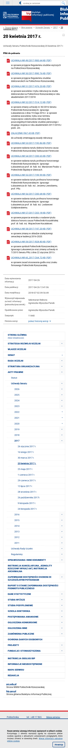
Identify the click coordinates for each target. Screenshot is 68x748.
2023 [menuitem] (16, 406)
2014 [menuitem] (16, 525)
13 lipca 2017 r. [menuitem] (25, 486)
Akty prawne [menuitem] (15, 372)
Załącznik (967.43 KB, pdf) (25, 133)
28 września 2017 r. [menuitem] (27, 491)
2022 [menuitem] (16, 411)
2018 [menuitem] (16, 434)
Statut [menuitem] (14, 377)
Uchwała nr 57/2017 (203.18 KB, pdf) (31, 212)
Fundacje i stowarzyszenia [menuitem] (24, 651)
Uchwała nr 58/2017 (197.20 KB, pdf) (31, 228)
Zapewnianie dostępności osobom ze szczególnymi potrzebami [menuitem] (29, 578)
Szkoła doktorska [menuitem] (19, 611)
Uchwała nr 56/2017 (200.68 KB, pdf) (31, 193)
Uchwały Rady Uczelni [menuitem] (22, 548)
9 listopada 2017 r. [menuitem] (27, 503)
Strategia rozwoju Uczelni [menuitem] (24, 343)
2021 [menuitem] (16, 417)
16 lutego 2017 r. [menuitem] (26, 452)
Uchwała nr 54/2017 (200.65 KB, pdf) (31, 155)
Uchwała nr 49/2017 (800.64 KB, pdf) (31, 60)
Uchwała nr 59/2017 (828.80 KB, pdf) (31, 241)
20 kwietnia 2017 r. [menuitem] (27, 463)
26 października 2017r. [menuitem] (29, 497)
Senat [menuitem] (11, 355)
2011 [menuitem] (16, 542)
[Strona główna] (11, 15)
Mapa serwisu (16, 669)
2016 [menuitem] (16, 514)
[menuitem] (62, 343)
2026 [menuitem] (16, 389)
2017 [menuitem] (16, 440)
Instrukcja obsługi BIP (21, 658)
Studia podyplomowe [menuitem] (20, 605)
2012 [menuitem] (16, 537)
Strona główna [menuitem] (17, 336)
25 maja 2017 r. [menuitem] (25, 469)
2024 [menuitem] (16, 400)
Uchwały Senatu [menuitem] (19, 383)
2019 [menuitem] (16, 429)
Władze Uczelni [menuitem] (17, 349)
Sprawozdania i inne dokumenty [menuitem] (27, 560)
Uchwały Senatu (42, 27)
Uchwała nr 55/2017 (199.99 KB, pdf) (31, 174)
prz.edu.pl (11, 684)
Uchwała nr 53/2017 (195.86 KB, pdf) (31, 142)
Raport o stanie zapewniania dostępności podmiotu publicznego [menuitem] (33, 587)
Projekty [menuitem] (13, 645)
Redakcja (13, 675)
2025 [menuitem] (16, 394)
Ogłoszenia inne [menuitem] (17, 628)
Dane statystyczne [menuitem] (19, 594)
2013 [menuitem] (16, 531)
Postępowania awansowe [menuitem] (23, 616)
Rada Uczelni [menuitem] (15, 360)
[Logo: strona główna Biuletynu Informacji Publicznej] (43, 17)
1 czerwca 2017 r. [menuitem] (26, 474)
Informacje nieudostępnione (25, 664)
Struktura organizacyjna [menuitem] (24, 366)
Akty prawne (26, 27)
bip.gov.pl (11, 691)
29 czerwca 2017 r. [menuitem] (27, 480)
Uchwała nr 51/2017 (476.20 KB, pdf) (31, 86)
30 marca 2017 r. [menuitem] (26, 457)
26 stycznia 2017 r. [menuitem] (27, 446)
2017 (55, 27)
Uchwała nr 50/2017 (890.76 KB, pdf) (31, 73)
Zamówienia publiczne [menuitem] (21, 634)
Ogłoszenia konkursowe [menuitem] (22, 622)
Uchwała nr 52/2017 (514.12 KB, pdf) (31, 102)
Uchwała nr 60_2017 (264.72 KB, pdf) (31, 257)
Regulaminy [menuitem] (17, 554)
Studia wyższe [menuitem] (16, 599)
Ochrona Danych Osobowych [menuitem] (25, 639)
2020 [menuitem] (16, 423)
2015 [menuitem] (16, 520)
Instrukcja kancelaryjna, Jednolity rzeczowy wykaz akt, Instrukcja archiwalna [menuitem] (30, 568)
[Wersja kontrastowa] (18, 3)
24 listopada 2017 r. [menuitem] (27, 508)
